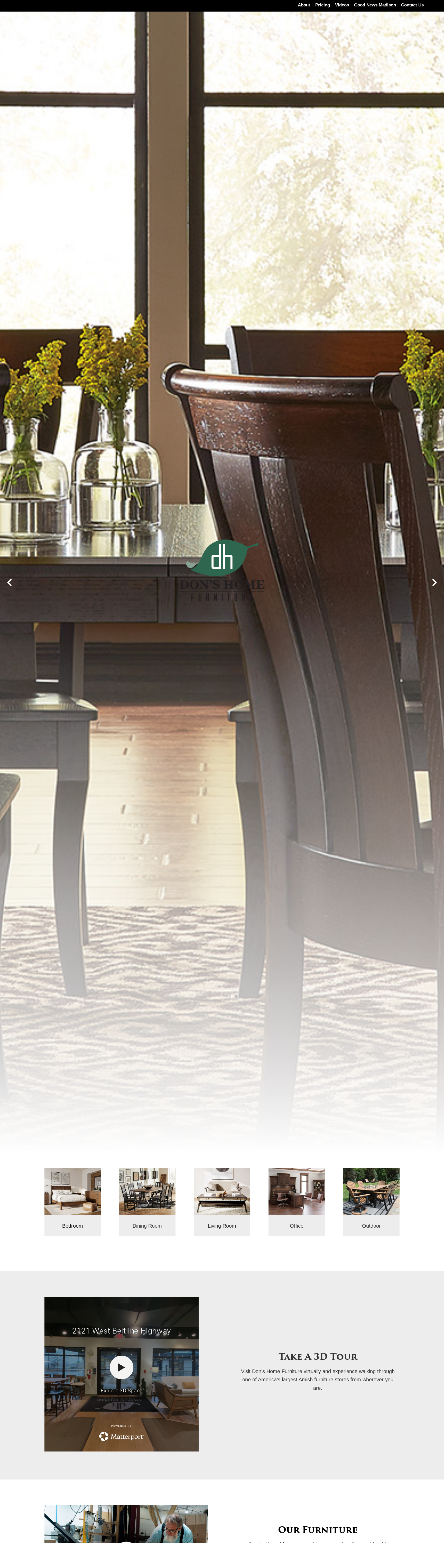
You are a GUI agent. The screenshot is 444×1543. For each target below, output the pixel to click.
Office (296, 1226)
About (304, 5)
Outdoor (371, 1226)
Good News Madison (375, 5)
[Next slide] (434, 582)
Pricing (322, 5)
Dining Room (147, 1226)
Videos (342, 5)
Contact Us (412, 5)
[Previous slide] (9, 582)
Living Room (222, 1226)
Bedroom (72, 1226)
